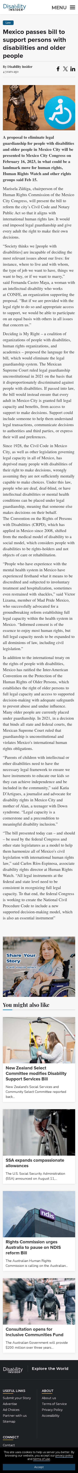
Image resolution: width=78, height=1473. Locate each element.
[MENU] (71, 8)
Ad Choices (11, 1410)
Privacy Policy (52, 1410)
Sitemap (9, 1421)
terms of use (41, 1459)
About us (49, 1398)
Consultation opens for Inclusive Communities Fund (34, 1332)
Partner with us (15, 1415)
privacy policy (64, 1455)
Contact (9, 1445)
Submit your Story (17, 1398)
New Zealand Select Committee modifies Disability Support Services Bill (36, 1073)
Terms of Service (54, 1404)
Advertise (10, 1404)
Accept (39, 1467)
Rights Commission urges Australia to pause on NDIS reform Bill (33, 1247)
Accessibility (50, 1415)
